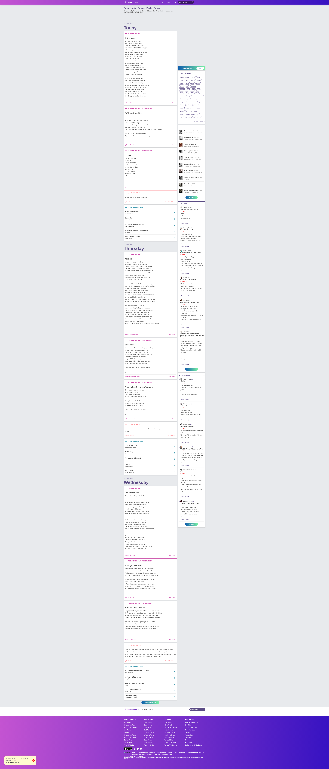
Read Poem (172, 102)
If (185, 740)
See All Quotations (170, 201)
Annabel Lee (189, 735)
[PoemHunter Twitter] (138, 749)
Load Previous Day (150, 702)
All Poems (191, 369)
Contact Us (170, 752)
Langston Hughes (169, 732)
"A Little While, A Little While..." (190, 503)
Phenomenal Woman (191, 722)
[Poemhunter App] (128, 748)
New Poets (127, 732)
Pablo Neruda (168, 730)
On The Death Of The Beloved (194, 745)
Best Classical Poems (130, 727)
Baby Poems (148, 725)
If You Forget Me (190, 730)
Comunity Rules (147, 754)
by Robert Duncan (130, 597)
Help (176, 752)
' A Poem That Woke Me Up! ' (189, 209)
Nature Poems (148, 737)
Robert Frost (168, 722)
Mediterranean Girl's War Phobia (190, 252)
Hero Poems (148, 742)
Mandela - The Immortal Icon (189, 302)
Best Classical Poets (130, 737)
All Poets (191, 197)
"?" (181, 471)
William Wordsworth (170, 745)
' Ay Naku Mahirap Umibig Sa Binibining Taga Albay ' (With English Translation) (192, 335)
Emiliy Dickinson (169, 735)
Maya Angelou (168, 725)
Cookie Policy (151, 752)
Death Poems (148, 727)
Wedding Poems (149, 735)
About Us (134, 752)
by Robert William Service (132, 102)
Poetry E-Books (149, 745)
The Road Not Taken (191, 727)
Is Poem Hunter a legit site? (194, 752)
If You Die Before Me (186, 230)
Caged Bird (188, 737)
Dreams (187, 732)
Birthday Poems (149, 732)
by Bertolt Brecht (129, 145)
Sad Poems (147, 730)
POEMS (144, 709)
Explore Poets (128, 742)
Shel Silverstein (169, 737)
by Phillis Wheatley (130, 555)
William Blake (168, 740)
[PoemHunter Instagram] (141, 749)
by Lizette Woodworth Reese (132, 376)
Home (163, 2)
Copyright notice (142, 752)
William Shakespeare (171, 727)
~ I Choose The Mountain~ (188, 279)
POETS (151, 709)
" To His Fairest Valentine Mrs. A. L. (191, 449)
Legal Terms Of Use (167, 754)
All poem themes (198, 121)
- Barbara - (183, 381)
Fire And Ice (188, 742)
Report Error (182, 752)
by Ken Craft (128, 187)
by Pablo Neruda (129, 435)
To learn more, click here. (13, 762)
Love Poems (148, 722)
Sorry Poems (148, 740)
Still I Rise (188, 725)
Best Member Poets (130, 735)
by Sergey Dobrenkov (130, 418)
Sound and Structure (187, 426)
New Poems (127, 730)
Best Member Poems (130, 725)
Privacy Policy (156, 754)
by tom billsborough (130, 201)
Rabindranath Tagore (170, 742)
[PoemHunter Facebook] (135, 749)
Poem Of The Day (129, 745)
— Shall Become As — (187, 406)
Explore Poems (128, 740)
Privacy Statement (161, 752)
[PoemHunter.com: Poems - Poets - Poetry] (132, 2)
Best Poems (127, 722)
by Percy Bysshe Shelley (131, 334)
